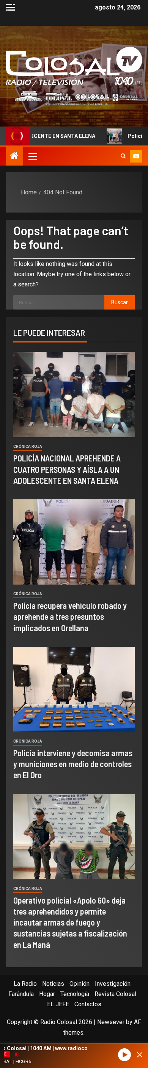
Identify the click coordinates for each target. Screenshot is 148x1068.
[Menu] (32, 156)
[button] (32, 156)
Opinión (79, 983)
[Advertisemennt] (74, 97)
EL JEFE (58, 1004)
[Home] (14, 156)
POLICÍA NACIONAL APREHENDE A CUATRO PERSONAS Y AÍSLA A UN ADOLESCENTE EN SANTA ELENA (67, 469)
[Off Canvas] (10, 7)
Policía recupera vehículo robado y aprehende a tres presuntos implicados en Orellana (70, 616)
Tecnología (74, 994)
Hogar (47, 994)
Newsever (110, 1022)
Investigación (113, 983)
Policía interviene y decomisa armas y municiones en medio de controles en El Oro (72, 764)
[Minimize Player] (139, 1055)
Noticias (53, 983)
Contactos (87, 1004)
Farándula (21, 994)
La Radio (25, 983)
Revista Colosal (115, 994)
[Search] (123, 156)
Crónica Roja (27, 446)
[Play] (124, 1055)
